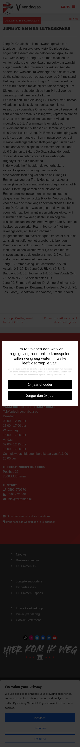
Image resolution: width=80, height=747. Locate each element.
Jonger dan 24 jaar (40, 396)
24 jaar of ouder (40, 384)
